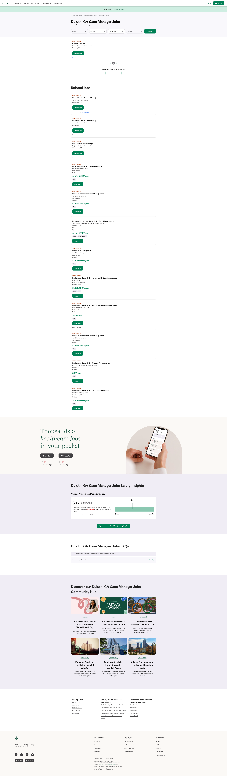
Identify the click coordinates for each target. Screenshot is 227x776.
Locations (26, 3)
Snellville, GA (134, 716)
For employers (128, 741)
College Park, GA (77, 708)
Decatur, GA (76, 702)
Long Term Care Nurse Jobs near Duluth (113, 710)
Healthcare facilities (130, 745)
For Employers (35, 3)
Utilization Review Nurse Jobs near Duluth (111, 717)
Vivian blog (97, 748)
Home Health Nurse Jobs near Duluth (112, 713)
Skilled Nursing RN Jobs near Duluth (112, 705)
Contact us (159, 752)
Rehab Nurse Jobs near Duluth (110, 708)
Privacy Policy (101, 764)
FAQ (157, 745)
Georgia (101, 15)
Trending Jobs (58, 3)
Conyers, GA (76, 710)
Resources (45, 3)
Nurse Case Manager (90, 15)
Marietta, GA (76, 713)
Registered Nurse (76, 15)
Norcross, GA (134, 708)
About (158, 741)
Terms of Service (111, 764)
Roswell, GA (133, 710)
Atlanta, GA (75, 705)
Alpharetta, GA (134, 713)
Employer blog (128, 752)
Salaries (96, 745)
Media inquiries (160, 755)
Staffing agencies (129, 748)
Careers (158, 748)
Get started (120, 9)
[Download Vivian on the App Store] (47, 455)
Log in (209, 3)
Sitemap (97, 752)
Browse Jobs (17, 3)
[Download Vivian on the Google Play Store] (66, 455)
